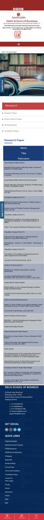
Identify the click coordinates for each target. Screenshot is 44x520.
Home (3, 52)
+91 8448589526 (17, 406)
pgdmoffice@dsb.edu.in (17, 414)
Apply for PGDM (2, 210)
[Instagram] (22, 9)
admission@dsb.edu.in (19, 411)
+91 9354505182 (17, 404)
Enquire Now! (2, 85)
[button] (18, 4)
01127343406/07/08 (18, 409)
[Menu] (22, 49)
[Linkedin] (19, 9)
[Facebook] (14, 9)
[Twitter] (17, 9)
